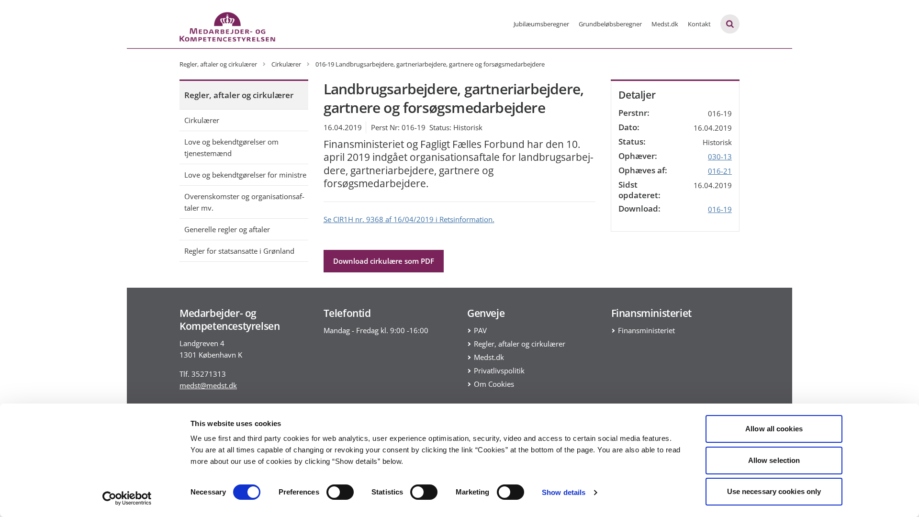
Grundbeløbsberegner (610, 24)
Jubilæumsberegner (541, 24)
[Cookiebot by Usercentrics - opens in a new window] (127, 498)
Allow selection (774, 460)
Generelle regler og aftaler (227, 229)
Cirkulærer (201, 120)
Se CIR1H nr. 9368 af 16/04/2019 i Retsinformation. (409, 219)
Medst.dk (664, 24)
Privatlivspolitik (499, 370)
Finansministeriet (646, 330)
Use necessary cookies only (774, 491)
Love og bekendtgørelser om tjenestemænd (231, 147)
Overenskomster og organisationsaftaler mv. (244, 202)
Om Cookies (494, 384)
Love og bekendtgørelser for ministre (245, 175)
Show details (563, 492)
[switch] (340, 492)
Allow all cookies (774, 429)
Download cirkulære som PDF (383, 261)
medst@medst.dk (208, 385)
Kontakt (699, 24)
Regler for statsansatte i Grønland (239, 251)
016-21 (720, 171)
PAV (480, 330)
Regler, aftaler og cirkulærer (238, 95)
